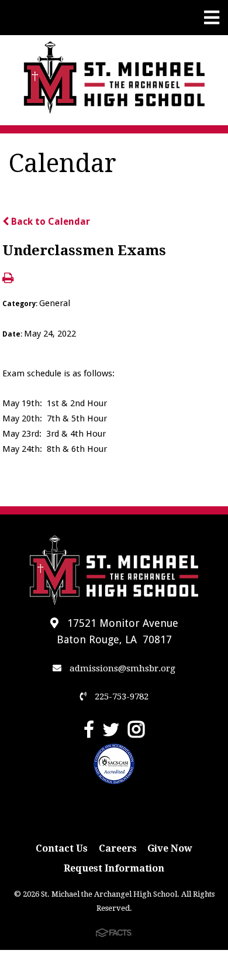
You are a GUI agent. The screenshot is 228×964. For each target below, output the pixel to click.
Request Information (114, 868)
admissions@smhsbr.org (121, 668)
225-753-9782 (120, 696)
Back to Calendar (49, 221)
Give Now (169, 848)
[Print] (7, 278)
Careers (118, 848)
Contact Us (62, 848)
